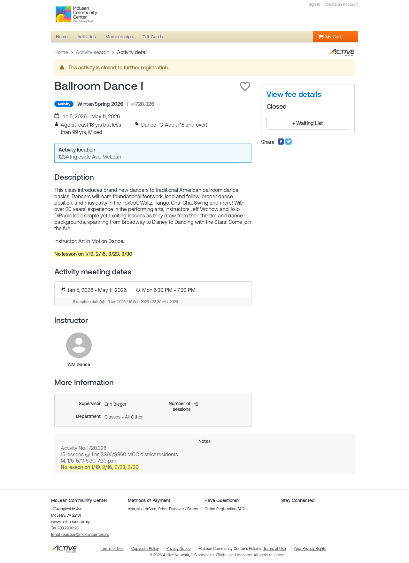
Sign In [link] (314, 4)
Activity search (92, 52)
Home (61, 52)
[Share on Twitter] (288, 143)
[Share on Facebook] (281, 143)
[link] (79, 345)
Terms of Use (274, 548)
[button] (245, 86)
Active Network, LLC (180, 555)
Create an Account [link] (341, 4)
